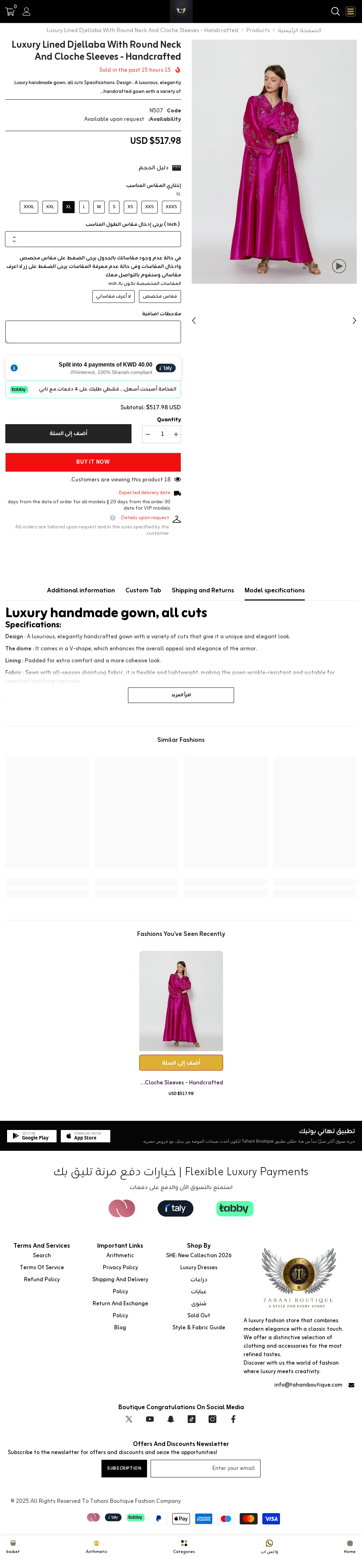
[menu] (350, 11)
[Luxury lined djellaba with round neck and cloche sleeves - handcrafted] (181, 1001)
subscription (124, 1468)
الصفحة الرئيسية (299, 31)
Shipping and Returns (203, 590)
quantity (169, 420)
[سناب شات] (171, 1419)
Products (258, 31)
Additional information (81, 590)
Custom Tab (143, 590)
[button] (193, 320)
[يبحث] (335, 11)
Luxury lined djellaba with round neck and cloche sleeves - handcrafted (181, 1082)
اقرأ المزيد (181, 695)
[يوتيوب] (150, 1419)
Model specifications (275, 590)
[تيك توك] (191, 1419)
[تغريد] (129, 1419)
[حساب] (27, 11)
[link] (315, 882)
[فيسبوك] (233, 1419)
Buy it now (93, 462)
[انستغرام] (212, 1419)
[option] (274, 162)
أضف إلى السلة (68, 433)
